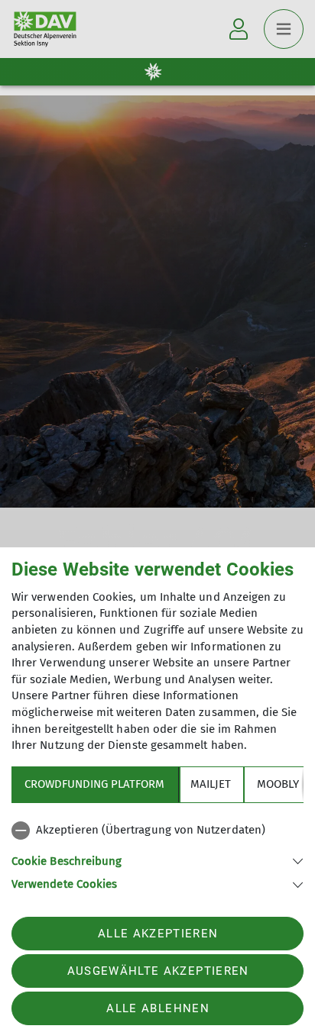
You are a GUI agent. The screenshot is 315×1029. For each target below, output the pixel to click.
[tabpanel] (157, 854)
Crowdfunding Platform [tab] (94, 784)
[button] (157, 860)
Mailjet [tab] (210, 784)
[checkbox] (157, 830)
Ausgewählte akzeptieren (158, 971)
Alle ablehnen (157, 1008)
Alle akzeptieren (158, 933)
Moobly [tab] (278, 784)
